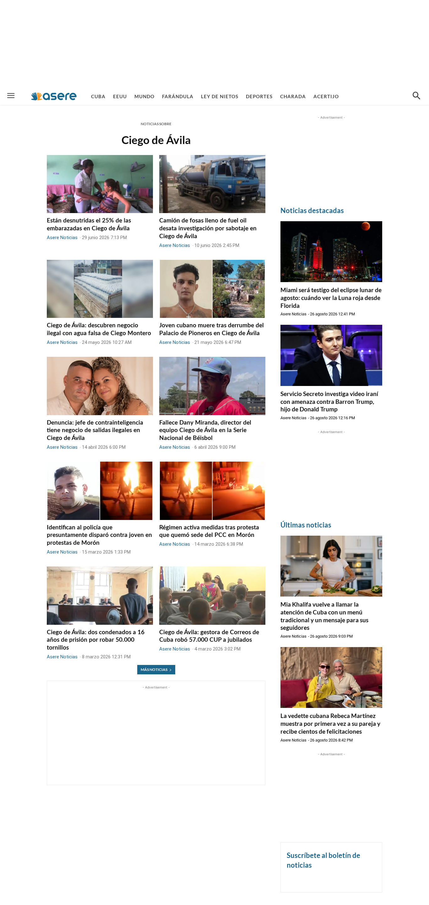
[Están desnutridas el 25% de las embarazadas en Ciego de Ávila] (100, 184)
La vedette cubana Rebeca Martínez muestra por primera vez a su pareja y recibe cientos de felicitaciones (330, 723)
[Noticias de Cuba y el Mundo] (54, 96)
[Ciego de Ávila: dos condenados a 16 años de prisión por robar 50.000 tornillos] (100, 595)
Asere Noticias (62, 237)
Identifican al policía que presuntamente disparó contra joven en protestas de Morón (99, 535)
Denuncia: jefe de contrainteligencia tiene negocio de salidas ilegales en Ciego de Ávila (95, 430)
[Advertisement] (214, 44)
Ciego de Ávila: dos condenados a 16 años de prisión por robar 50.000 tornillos (95, 640)
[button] (416, 96)
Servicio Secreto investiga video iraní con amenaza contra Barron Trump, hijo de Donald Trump (329, 401)
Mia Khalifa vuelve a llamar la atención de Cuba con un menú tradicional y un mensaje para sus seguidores (324, 616)
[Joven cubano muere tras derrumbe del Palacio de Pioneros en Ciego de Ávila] (212, 289)
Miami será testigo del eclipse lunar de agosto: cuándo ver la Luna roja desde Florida (331, 297)
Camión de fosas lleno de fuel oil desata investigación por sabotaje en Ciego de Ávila (208, 228)
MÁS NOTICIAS (154, 669)
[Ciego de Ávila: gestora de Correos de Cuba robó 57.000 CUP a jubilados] (212, 595)
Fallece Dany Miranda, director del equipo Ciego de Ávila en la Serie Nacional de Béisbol (205, 430)
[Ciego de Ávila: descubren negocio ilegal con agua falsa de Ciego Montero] (100, 289)
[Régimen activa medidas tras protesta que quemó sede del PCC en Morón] (212, 491)
